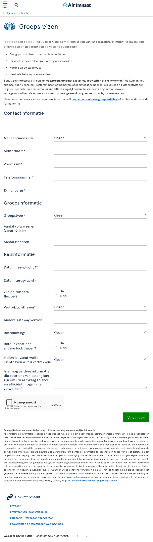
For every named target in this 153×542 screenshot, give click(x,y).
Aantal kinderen (16, 241)
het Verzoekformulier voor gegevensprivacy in (92, 480)
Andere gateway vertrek (23, 319)
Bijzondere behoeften (18, 13)
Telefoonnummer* (19, 177)
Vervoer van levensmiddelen (30, 512)
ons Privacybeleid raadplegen (77, 476)
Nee (63, 295)
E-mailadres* (14, 190)
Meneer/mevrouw (18, 137)
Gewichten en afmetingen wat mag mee (37, 524)
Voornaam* (13, 163)
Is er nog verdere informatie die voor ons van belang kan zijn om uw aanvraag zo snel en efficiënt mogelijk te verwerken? (26, 379)
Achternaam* (15, 150)
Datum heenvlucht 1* (21, 267)
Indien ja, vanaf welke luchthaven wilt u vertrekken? (28, 359)
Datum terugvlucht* (20, 280)
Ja (62, 290)
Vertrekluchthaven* (20, 306)
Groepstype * (15, 215)
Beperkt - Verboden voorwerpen (32, 518)
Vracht (16, 506)
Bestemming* (15, 332)
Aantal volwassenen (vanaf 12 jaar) (19, 228)
